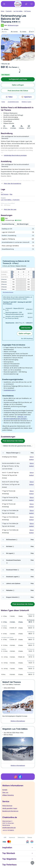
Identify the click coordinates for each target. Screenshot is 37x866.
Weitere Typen (26, 102)
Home (2, 11)
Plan (11, 194)
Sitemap (29, 837)
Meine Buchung (7, 806)
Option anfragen (25, 333)
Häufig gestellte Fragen (9, 808)
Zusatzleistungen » (10, 390)
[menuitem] (3, 11)
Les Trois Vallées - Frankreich (10, 200)
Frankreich (9, 11)
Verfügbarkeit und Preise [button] (18, 79)
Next (33, 47)
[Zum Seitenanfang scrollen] (32, 863)
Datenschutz (21, 837)
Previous (2, 47)
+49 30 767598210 (8, 830)
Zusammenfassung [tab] (8, 224)
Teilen (10, 97)
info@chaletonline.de (9, 828)
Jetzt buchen (26, 328)
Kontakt (4, 790)
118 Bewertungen (13, 25)
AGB (5, 837)
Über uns (5, 792)
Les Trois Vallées (17, 11)
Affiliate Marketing (8, 795)
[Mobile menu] (4, 4)
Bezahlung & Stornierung (10, 811)
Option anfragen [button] (18, 85)
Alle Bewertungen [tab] (22, 224)
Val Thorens (27, 11)
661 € (4, 67)
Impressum (12, 837)
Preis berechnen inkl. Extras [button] (18, 91)
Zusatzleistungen (13, 102)
